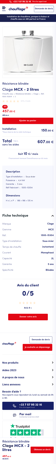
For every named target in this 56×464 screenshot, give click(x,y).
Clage (7, 90)
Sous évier (30, 177)
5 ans (19, 184)
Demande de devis (44, 9)
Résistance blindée (23, 94)
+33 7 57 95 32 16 (29, 2)
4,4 (19, 180)
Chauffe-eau (7, 94)
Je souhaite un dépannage (37, 347)
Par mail (29, 415)
